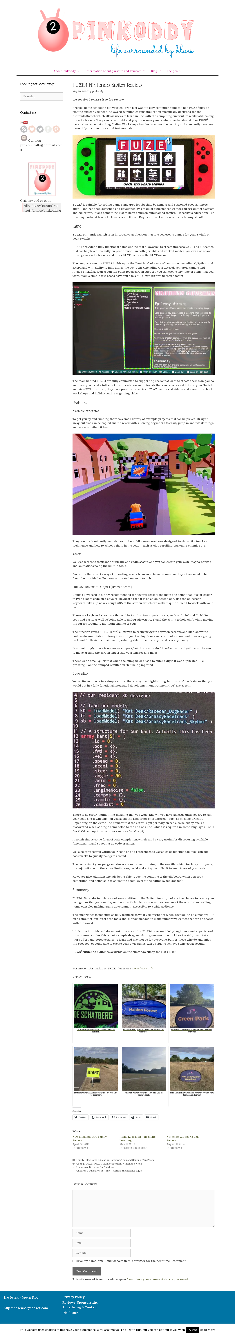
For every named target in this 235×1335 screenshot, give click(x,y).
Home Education (99, 1160)
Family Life (82, 1160)
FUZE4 (98, 1163)
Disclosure (70, 1313)
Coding (80, 1163)
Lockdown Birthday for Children (95, 1167)
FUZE (89, 1163)
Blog (154, 71)
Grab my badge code (35, 200)
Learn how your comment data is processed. (158, 1279)
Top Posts (148, 1160)
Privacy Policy (73, 1297)
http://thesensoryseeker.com (26, 1308)
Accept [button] (193, 1330)
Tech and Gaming (131, 1160)
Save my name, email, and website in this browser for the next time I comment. (131, 1261)
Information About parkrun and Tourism (113, 71)
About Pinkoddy (65, 71)
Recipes (172, 71)
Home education (112, 1163)
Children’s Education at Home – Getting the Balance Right (109, 1170)
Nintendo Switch (132, 1163)
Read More (207, 1330)
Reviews (115, 1160)
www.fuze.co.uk (142, 968)
